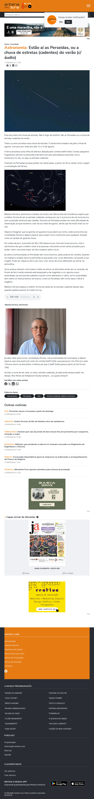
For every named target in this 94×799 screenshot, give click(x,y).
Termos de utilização (13, 662)
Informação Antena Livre (14, 746)
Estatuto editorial (11, 645)
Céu (39, 396)
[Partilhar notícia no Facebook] (7, 65)
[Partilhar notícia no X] (10, 65)
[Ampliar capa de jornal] (47, 543)
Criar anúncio (10, 775)
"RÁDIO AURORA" (11, 703)
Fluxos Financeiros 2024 (14, 653)
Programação (10, 742)
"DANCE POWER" (55, 698)
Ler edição (69, 573)
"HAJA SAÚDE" (10, 729)
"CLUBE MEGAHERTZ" (13, 718)
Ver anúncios (9, 771)
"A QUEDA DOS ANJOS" (57, 718)
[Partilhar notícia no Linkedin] (13, 65)
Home (6, 44)
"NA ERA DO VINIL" (12, 713)
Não (61, 22)
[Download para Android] (59, 783)
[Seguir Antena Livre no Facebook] (5, 671)
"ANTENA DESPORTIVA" (58, 708)
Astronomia (12, 396)
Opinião (7, 755)
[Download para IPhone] (77, 783)
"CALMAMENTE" (11, 723)
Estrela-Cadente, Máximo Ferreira (61, 396)
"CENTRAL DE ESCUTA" (57, 693)
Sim (68, 22)
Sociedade (15, 44)
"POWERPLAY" (54, 713)
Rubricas (8, 750)
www (26, 573)
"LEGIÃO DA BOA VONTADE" (60, 729)
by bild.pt (8, 795)
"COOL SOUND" (11, 698)
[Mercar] (47, 494)
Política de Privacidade (13, 658)
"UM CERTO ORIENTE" (57, 723)
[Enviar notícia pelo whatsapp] (16, 65)
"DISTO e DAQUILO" (56, 703)
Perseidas (27, 396)
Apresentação (10, 641)
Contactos (8, 666)
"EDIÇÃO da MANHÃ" (13, 693)
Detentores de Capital (13, 649)
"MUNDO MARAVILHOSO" (15, 708)
